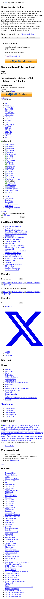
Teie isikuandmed (11, 414)
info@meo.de (14, 460)
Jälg (6, 386)
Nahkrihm (8, 262)
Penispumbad (9, 236)
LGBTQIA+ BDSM (12, 479)
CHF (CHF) (9, 115)
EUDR (7, 585)
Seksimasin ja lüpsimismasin (14, 237)
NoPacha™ (9, 520)
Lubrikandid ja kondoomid (14, 230)
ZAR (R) (8, 137)
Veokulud (8, 392)
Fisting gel (8, 526)
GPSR (7, 477)
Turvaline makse (10, 379)
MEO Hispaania (10, 494)
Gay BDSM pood (11, 553)
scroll (2, 464)
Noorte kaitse (9, 446)
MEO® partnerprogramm (13, 596)
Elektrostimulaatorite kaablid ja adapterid (19, 587)
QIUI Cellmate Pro (11, 545)
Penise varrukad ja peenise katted (16, 234)
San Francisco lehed (12, 270)
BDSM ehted (9, 266)
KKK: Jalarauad (10, 570)
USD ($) (8, 105)
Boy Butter (9, 534)
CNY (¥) (8, 117)
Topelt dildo (9, 541)
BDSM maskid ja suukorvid (14, 245)
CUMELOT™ (10, 524)
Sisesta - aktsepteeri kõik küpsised (28, 38)
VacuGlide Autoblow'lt (13, 564)
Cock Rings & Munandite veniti (16, 232)
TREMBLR (9, 536)
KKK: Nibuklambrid (12, 579)
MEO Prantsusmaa (11, 490)
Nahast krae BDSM (11, 539)
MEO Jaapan (9, 509)
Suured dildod (10, 513)
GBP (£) (8, 122)
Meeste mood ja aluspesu (13, 264)
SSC (6, 482)
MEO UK (8, 498)
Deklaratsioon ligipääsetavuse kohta (17, 388)
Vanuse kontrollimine (12, 589)
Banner (7, 373)
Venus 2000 (9, 583)
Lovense (8, 560)
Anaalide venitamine (12, 556)
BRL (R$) (8, 111)
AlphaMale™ (9, 522)
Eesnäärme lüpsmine (12, 551)
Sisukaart (8, 400)
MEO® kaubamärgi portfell (14, 592)
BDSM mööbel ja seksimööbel (15, 251)
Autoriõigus (9, 384)
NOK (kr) (8, 126)
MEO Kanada (10, 507)
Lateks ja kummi (10, 260)
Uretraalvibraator (11, 549)
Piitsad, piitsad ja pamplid (13, 255)
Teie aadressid (10, 412)
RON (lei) (8, 130)
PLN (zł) (8, 128)
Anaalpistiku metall (11, 532)
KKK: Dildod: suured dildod (15, 581)
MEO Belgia (9, 501)
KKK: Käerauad (10, 568)
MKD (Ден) (9, 124)
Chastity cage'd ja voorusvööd (15, 247)
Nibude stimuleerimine (12, 241)
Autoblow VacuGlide (12, 517)
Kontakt (3, 211)
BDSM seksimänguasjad (13, 256)
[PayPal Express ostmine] (21, 63)
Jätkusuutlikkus (10, 473)
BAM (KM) (9, 109)
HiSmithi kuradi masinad (13, 239)
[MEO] (5, 215)
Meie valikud (9, 198)
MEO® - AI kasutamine (13, 594)
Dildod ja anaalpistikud (13, 226)
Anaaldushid (9, 249)
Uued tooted (9, 200)
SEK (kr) (8, 134)
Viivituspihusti (10, 484)
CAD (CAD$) (10, 113)
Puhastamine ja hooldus (13, 591)
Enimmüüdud (9, 202)
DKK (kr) (8, 120)
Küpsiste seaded (10, 396)
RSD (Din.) (9, 132)
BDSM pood (9, 371)
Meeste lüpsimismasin (12, 515)
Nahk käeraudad (10, 543)
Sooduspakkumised (11, 204)
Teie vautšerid (10, 416)
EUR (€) (8, 103)
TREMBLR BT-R (11, 518)
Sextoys (7, 228)
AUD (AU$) (9, 107)
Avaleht (7, 196)
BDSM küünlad (10, 558)
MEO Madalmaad (11, 496)
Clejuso (7, 554)
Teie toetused (9, 410)
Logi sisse (4, 98)
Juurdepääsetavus (11, 475)
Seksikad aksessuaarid (12, 268)
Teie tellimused (10, 409)
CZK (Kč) (8, 118)
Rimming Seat (10, 537)
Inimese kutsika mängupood (14, 258)
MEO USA (9, 505)
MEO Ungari (9, 503)
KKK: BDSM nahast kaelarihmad (16, 572)
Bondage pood (10, 243)
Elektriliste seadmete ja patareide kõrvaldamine (21, 398)
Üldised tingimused (11, 377)
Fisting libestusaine (11, 528)
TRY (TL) (8, 135)
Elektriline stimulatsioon (13, 253)
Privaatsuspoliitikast (27, 34)
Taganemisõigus (10, 381)
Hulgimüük (9, 206)
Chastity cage (9, 547)
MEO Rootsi (9, 499)
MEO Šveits (9, 488)
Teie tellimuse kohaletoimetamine (16, 382)
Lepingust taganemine (12, 208)
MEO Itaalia (9, 492)
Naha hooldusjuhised (12, 573)
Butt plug (8, 530)
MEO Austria (9, 486)
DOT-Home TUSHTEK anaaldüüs (17, 562)
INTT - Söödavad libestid (13, 566)
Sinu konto (7, 404)
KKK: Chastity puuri (12, 575)
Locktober (8, 511)
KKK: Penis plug (11, 577)
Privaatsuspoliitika (11, 394)
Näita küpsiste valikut (8, 38)
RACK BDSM (10, 480)
